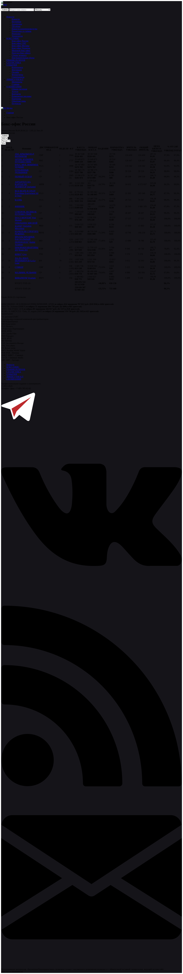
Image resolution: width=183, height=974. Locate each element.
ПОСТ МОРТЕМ (23, 218)
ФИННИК (20, 206)
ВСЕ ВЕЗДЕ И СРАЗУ (25, 191)
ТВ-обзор (16, 26)
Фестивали (17, 70)
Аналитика (17, 24)
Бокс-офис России (20, 41)
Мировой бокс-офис (21, 50)
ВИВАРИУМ (21, 278)
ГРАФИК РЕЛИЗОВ (15, 60)
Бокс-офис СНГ (19, 43)
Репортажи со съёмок (21, 31)
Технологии (17, 36)
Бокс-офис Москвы (20, 46)
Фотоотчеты (17, 74)
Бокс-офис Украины (21, 48)
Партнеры (16, 99)
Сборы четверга (19, 55)
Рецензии (16, 34)
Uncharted (31, 187)
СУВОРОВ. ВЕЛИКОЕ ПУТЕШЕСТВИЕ (26, 213)
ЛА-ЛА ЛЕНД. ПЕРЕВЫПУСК (22, 259)
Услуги (15, 91)
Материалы (17, 82)
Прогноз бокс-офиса (21, 53)
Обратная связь (19, 101)
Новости (10, 17)
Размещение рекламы (21, 96)
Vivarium (32, 278)
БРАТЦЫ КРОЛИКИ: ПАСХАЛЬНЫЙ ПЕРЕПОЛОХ (25, 239)
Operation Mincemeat (23, 227)
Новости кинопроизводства (24, 29)
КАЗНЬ (18, 200)
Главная (10, 112)
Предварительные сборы (23, 58)
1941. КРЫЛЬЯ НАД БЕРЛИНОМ (24, 155)
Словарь (15, 84)
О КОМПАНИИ (14, 87)
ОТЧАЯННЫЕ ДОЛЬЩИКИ (22, 171)
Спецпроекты (18, 77)
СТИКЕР (19, 267)
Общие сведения (19, 89)
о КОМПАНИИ (13, 379)
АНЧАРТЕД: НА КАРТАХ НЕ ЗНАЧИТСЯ (23, 184)
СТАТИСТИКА (13, 62)
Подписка (16, 103)
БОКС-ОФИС (12, 38)
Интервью (16, 21)
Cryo (24, 254)
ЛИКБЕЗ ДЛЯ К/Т (14, 79)
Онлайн (15, 72)
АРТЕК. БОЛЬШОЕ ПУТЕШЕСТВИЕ (24, 160)
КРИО (18, 254)
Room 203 (23, 250)
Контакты (16, 94)
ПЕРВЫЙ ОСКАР (23, 176)
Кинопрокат (17, 67)
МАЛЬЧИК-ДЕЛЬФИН (25, 272)
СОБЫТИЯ (11, 65)
